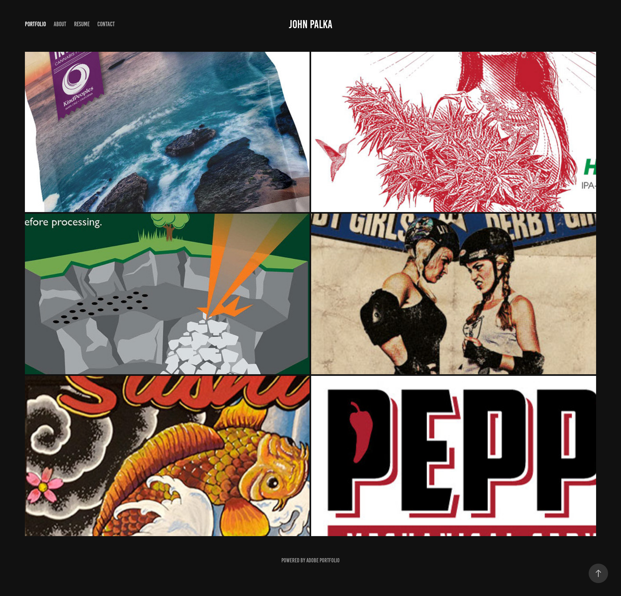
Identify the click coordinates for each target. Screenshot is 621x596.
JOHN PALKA (310, 24)
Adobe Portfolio (323, 560)
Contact (106, 24)
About (60, 24)
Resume (82, 24)
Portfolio (35, 24)
